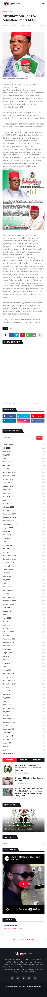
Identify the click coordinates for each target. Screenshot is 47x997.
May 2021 (23, 663)
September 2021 (23, 649)
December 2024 (23, 514)
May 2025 (23, 496)
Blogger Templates (25, 989)
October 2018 (23, 725)
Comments (37, 760)
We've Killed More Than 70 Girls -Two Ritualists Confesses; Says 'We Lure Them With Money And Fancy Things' (29, 792)
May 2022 (23, 621)
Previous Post (9, 403)
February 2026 (23, 465)
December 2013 (23, 753)
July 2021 (23, 656)
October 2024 (23, 521)
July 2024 (23, 531)
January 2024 (23, 552)
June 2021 (23, 659)
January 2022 (23, 635)
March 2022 (23, 628)
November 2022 (23, 600)
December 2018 (23, 718)
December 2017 (23, 729)
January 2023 (23, 594)
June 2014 (23, 746)
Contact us (27, 992)
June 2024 (23, 535)
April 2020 (23, 701)
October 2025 (23, 479)
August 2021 (23, 653)
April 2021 (23, 666)
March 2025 (23, 503)
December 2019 (23, 708)
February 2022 (23, 632)
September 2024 (23, 524)
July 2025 (23, 489)
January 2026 (23, 469)
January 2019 (23, 715)
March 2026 (23, 462)
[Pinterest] (22, 335)
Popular (9, 760)
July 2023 (23, 573)
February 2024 (23, 548)
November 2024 (23, 517)
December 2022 (23, 597)
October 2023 (23, 562)
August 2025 (23, 486)
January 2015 (23, 739)
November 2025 (23, 476)
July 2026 (23, 448)
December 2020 (23, 680)
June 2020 (23, 694)
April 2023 (23, 583)
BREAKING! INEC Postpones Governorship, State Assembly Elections (28, 767)
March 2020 (23, 705)
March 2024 (23, 545)
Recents (23, 760)
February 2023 (23, 590)
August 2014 (23, 743)
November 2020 (23, 684)
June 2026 (23, 451)
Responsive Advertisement (23, 939)
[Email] (33, 335)
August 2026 (23, 444)
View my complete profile (13, 928)
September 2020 (23, 691)
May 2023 (23, 580)
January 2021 (23, 677)
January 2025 (23, 510)
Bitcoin (23, 843)
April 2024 (23, 542)
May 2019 (23, 712)
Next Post (39, 403)
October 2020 (23, 687)
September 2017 (23, 732)
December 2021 (23, 639)
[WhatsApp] (28, 335)
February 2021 (23, 673)
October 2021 (23, 646)
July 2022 (23, 614)
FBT (38, 989)
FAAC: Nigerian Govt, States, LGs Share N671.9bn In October (21, 824)
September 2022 (23, 607)
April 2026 (23, 458)
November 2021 (23, 642)
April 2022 (23, 625)
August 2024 (23, 528)
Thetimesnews (10, 925)
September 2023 (23, 566)
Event (11, 11)
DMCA (36, 992)
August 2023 (23, 569)
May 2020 (23, 698)
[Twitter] (16, 335)
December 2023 (23, 555)
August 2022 (23, 611)
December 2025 (23, 472)
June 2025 (23, 493)
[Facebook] (11, 335)
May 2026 (23, 455)
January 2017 (23, 736)
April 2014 (23, 750)
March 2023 (23, 587)
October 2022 (23, 604)
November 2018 (23, 722)
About (17, 992)
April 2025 (23, 500)
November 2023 (23, 559)
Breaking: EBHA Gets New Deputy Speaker (29, 779)
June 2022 (23, 618)
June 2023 (23, 576)
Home (5, 11)
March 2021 (23, 670)
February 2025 (23, 507)
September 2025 (23, 483)
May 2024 (23, 538)
